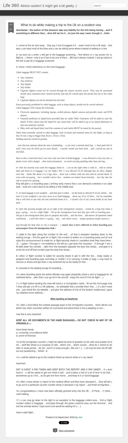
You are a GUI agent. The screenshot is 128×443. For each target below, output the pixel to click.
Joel (80, 417)
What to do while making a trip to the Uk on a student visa (61, 24)
